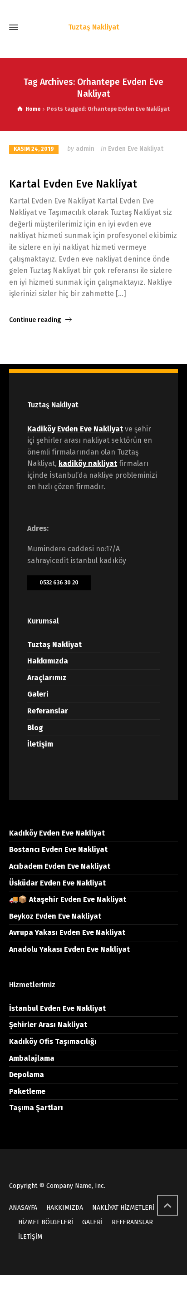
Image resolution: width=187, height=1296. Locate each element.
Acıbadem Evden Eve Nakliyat (59, 866)
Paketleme (27, 1091)
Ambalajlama (31, 1058)
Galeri (38, 694)
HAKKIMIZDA (64, 1208)
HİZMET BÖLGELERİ (45, 1222)
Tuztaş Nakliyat (54, 644)
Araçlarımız (46, 677)
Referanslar (47, 711)
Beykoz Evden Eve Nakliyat (55, 916)
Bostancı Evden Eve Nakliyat (58, 849)
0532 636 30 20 (59, 582)
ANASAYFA (23, 1208)
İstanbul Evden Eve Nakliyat (57, 1008)
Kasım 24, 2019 (34, 149)
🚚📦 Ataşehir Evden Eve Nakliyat (67, 899)
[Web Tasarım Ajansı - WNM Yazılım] (93, 1286)
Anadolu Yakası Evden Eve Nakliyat (69, 949)
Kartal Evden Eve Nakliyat (73, 184)
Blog (35, 727)
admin (85, 149)
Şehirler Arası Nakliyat (48, 1024)
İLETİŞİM (30, 1237)
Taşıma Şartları (36, 1107)
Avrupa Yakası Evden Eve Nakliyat (67, 932)
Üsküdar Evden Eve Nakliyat (57, 883)
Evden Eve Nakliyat (135, 149)
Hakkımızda (47, 661)
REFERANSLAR (132, 1222)
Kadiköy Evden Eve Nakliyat (75, 429)
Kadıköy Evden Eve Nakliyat (57, 833)
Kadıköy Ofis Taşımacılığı (53, 1041)
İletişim (40, 744)
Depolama (26, 1074)
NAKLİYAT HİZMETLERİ (123, 1208)
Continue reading (35, 320)
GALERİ (92, 1222)
